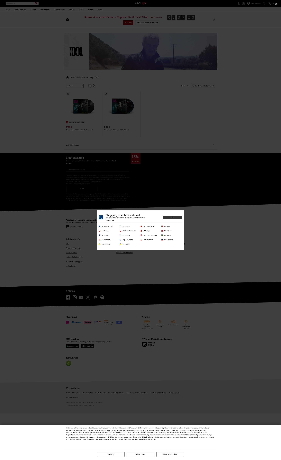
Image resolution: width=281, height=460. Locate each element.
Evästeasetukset (105, 439)
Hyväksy (111, 454)
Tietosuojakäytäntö (149, 439)
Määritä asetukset (170, 454)
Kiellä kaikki (140, 454)
